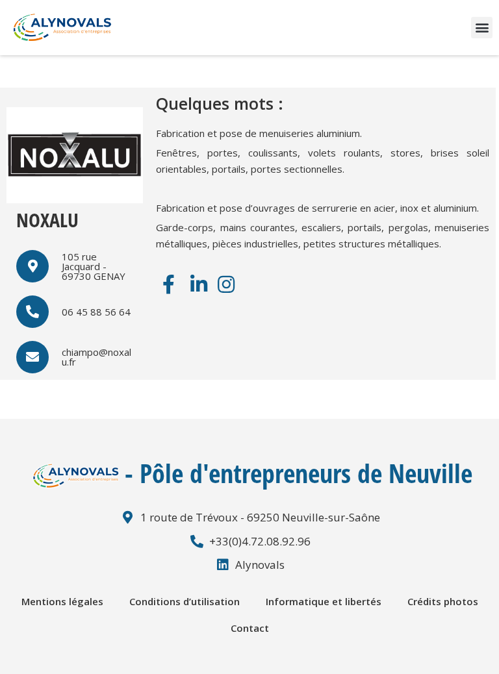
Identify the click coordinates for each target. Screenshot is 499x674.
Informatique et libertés (323, 601)
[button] (482, 27)
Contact (250, 627)
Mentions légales (62, 601)
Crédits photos (442, 601)
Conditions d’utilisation (184, 601)
